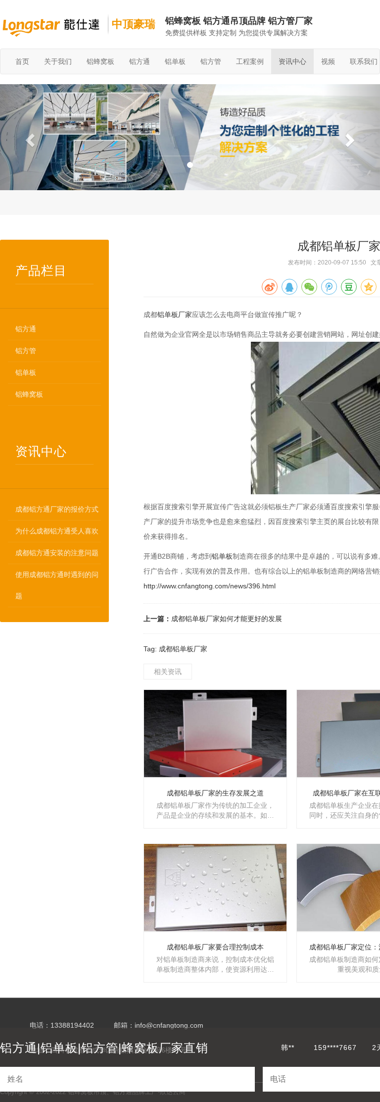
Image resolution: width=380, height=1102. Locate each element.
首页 (22, 61)
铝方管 (210, 61)
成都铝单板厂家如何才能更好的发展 (226, 619)
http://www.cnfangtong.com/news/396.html (209, 586)
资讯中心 (292, 61)
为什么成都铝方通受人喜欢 (56, 531)
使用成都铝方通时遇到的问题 (56, 585)
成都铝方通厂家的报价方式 (56, 509)
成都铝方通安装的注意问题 (56, 553)
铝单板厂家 (174, 314)
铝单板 (175, 61)
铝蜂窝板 (100, 61)
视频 (328, 61)
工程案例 (250, 61)
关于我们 (58, 61)
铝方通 (139, 61)
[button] (28, 137)
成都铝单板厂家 (183, 649)
